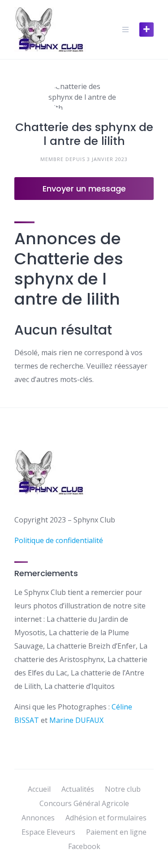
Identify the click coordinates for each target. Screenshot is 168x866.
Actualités (77, 789)
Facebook (84, 846)
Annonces (38, 818)
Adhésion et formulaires (105, 818)
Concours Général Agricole (84, 803)
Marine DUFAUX (76, 720)
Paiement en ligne (116, 832)
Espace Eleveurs (48, 832)
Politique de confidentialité (58, 540)
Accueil (39, 789)
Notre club (123, 789)
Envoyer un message (84, 188)
